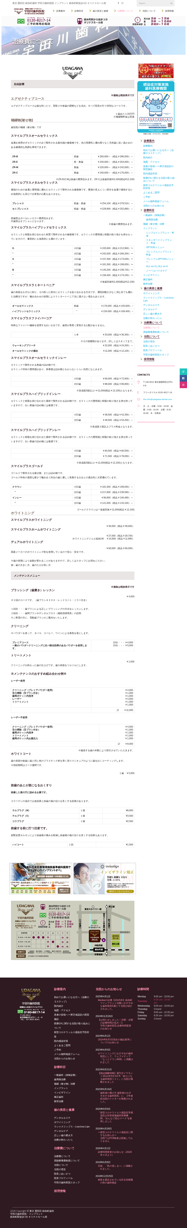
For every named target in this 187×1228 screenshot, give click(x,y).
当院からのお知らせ (64, 1058)
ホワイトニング (62, 1122)
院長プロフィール (63, 1178)
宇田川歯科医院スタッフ (67, 1182)
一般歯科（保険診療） (65, 1075)
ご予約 (57, 1050)
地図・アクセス (62, 1010)
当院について (61, 1165)
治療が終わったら (63, 1139)
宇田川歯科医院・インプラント (26, 1213)
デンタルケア (61, 1131)
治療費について (62, 1156)
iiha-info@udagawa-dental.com (157, 399)
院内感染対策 (61, 1041)
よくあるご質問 (62, 1045)
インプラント (61, 1088)
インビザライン (62, 1092)
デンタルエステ (62, 1118)
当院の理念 (60, 1169)
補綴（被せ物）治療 (64, 1084)
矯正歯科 (58, 1097)
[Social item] (118, 3)
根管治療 (58, 1101)
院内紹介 (58, 1006)
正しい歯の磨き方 (63, 1135)
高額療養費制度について (67, 1160)
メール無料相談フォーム (67, 1054)
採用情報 (60, 1191)
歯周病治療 (60, 1079)
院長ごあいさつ (62, 1174)
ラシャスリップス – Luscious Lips (72, 1126)
